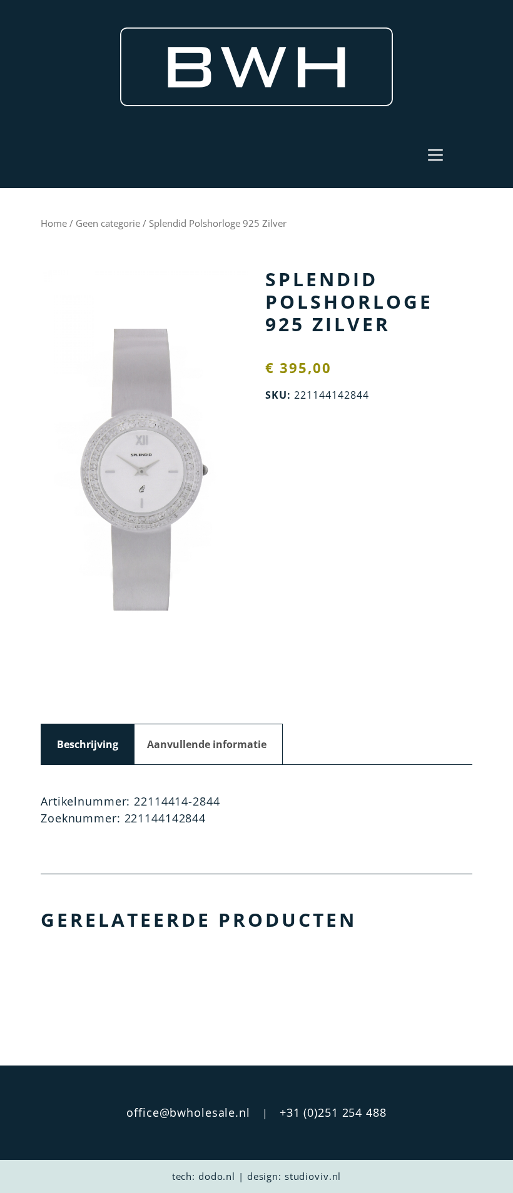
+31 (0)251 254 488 (333, 1112)
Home (54, 223)
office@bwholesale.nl (188, 1112)
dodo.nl (216, 1176)
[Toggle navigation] (435, 154)
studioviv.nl (313, 1176)
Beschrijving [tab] (87, 744)
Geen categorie (108, 223)
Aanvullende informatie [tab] (207, 744)
